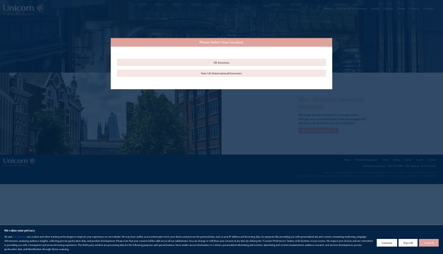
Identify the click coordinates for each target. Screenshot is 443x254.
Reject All (408, 242)
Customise (387, 242)
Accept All (429, 242)
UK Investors (221, 62)
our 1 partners (19, 236)
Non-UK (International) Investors (221, 73)
